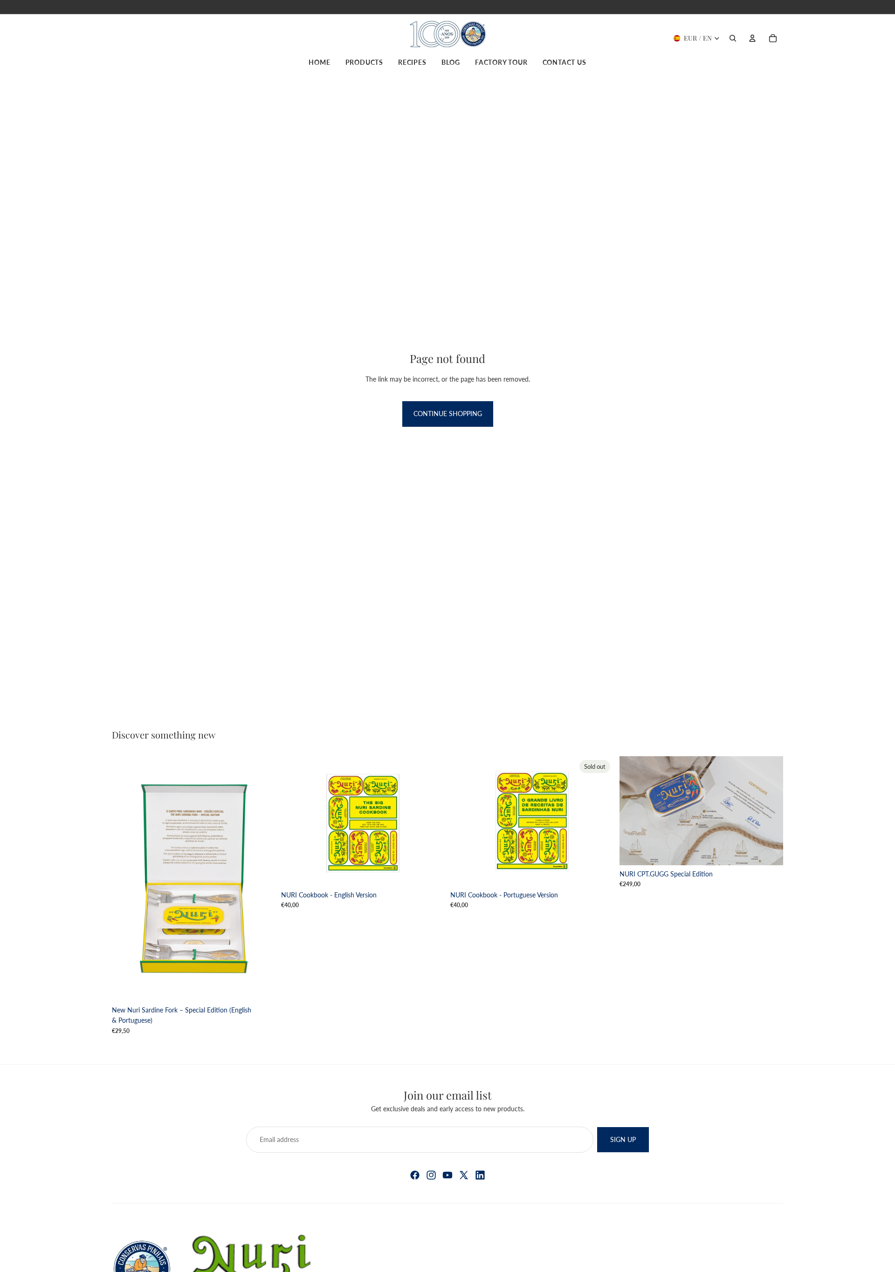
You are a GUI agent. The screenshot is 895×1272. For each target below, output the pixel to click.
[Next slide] (431, 821)
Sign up (623, 1139)
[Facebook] (414, 1175)
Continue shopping (447, 413)
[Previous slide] (295, 821)
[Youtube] (447, 1175)
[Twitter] (463, 1175)
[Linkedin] (480, 1175)
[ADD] (261, 986)
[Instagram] (431, 1175)
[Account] (752, 38)
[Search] (733, 38)
